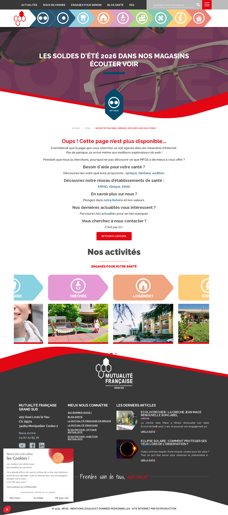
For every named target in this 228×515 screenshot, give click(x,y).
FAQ (131, 5)
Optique (43, 24)
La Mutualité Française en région (89, 421)
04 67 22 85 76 (29, 437)
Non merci (15, 498)
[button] (7, 509)
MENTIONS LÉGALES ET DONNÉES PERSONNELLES (100, 508)
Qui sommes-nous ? (80, 413)
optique (131, 173)
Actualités (29, 5)
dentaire (144, 173)
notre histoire (113, 200)
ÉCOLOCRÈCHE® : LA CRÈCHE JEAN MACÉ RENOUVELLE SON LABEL (171, 413)
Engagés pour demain (86, 5)
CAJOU (200, 24)
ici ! (121, 227)
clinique (114, 186)
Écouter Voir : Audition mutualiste (83, 438)
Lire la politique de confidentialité (21, 487)
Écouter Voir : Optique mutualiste (82, 431)
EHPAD (181, 24)
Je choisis (38, 498)
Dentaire (82, 24)
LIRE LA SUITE (148, 431)
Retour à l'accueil (114, 236)
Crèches (121, 24)
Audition (62, 24)
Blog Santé (115, 5)
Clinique (140, 24)
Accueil (76, 128)
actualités (108, 213)
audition (158, 173)
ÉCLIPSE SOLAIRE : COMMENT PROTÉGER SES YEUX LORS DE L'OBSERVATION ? (174, 442)
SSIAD (162, 24)
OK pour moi (61, 498)
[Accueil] (20, 19)
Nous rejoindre (54, 5)
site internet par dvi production (154, 508)
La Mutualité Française (83, 425)
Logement (102, 24)
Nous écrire (27, 433)
